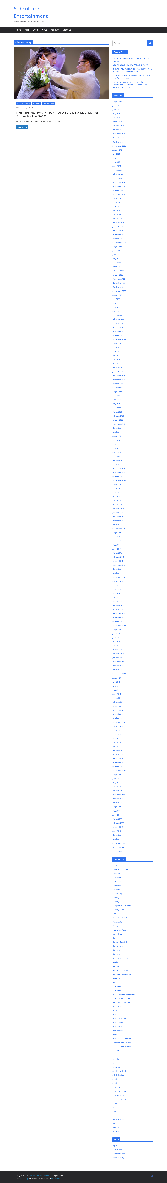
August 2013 (117, 726)
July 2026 (116, 105)
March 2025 (117, 170)
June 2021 (116, 351)
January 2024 (117, 226)
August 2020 (117, 392)
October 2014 (117, 670)
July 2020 (116, 396)
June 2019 (116, 444)
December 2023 (118, 230)
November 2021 (118, 331)
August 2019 (117, 436)
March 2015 (117, 649)
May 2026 (116, 113)
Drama (115, 926)
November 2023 (118, 234)
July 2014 (116, 682)
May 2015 (116, 641)
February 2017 (118, 557)
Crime (114, 914)
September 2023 (119, 242)
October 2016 (117, 573)
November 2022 (118, 283)
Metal (114, 1010)
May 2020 (116, 404)
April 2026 (116, 118)
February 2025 (118, 174)
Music (35, 30)
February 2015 (118, 654)
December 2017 (118, 516)
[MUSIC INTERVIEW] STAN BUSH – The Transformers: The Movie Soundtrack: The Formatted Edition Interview (129, 84)
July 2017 (116, 537)
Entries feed (117, 1149)
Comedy (115, 898)
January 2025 (117, 178)
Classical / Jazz (118, 893)
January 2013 (117, 754)
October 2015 (117, 621)
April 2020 (116, 408)
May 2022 (116, 307)
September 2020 (119, 388)
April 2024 (116, 214)
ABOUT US (67, 30)
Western (115, 1127)
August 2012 (117, 774)
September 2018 (119, 480)
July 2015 (116, 633)
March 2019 (117, 456)
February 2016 (118, 605)
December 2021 (118, 327)
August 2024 (117, 198)
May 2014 (116, 690)
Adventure (116, 873)
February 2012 (118, 791)
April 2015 (116, 645)
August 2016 (117, 581)
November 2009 (118, 835)
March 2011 (117, 819)
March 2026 (117, 122)
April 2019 (116, 452)
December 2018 (118, 468)
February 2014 (118, 702)
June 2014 (116, 686)
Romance (116, 1067)
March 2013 (117, 746)
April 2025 (116, 166)
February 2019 (118, 460)
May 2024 (116, 210)
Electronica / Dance (120, 930)
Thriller (115, 1103)
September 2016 (119, 577)
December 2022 (118, 279)
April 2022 (116, 311)
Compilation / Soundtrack (122, 906)
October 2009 (117, 839)
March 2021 (117, 363)
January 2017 (117, 561)
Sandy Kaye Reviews (120, 1071)
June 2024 (116, 206)
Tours (114, 1107)
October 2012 (117, 766)
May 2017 (116, 545)
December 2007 (118, 847)
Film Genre (116, 950)
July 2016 (116, 585)
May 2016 (116, 593)
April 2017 (116, 549)
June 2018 (116, 492)
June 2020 (116, 400)
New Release (117, 1030)
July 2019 (116, 440)
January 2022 (117, 323)
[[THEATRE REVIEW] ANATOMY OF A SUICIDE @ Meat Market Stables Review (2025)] (61, 73)
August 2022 (117, 295)
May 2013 (116, 738)
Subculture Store (119, 1091)
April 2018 (116, 500)
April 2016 (116, 597)
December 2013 (118, 710)
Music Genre (117, 1022)
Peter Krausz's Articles (121, 1043)
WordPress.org (118, 1157)
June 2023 (116, 255)
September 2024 (119, 194)
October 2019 (117, 432)
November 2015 (118, 617)
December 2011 (118, 795)
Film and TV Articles (120, 942)
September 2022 (119, 291)
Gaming (115, 962)
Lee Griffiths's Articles (121, 1002)
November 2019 (118, 428)
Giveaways (116, 966)
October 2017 (117, 525)
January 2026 (117, 130)
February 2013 (118, 750)
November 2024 (118, 186)
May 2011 (116, 811)
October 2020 (117, 383)
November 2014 (118, 666)
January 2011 (117, 827)
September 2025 (119, 146)
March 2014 (117, 698)
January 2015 (117, 658)
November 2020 (118, 379)
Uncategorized (118, 1119)
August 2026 (117, 101)
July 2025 (116, 154)
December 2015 (118, 613)
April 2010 (116, 831)
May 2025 (116, 162)
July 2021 (116, 347)
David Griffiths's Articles (122, 918)
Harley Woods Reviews (121, 974)
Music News (117, 1026)
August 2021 (117, 343)
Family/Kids (117, 934)
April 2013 (116, 742)
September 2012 (119, 770)
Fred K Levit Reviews (120, 958)
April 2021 (116, 359)
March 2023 (117, 267)
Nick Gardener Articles (121, 1039)
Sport (114, 1079)
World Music (117, 1131)
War (114, 1123)
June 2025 (116, 158)
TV (113, 1115)
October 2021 (117, 335)
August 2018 (117, 484)
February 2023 (118, 271)
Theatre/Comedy (48, 103)
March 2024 (117, 218)
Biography (116, 889)
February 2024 (118, 222)
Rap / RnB (116, 1059)
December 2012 (118, 758)
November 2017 (118, 521)
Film (27, 30)
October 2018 (117, 476)
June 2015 (116, 637)
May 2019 (116, 448)
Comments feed (118, 1153)
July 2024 (116, 202)
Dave (35, 108)
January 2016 (117, 609)
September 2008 (119, 843)
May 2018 (116, 496)
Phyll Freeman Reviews (121, 1047)
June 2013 (116, 734)
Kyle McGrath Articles (121, 998)
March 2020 (117, 412)
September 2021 (119, 339)
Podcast (55, 30)
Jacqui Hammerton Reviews (123, 994)
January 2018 (117, 512)
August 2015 (117, 629)
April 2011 (116, 815)
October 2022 (117, 287)
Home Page (36, 103)
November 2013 (118, 714)
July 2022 (116, 299)
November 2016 (118, 569)
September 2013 (119, 722)
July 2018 (116, 488)
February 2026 (118, 126)
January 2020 (117, 420)
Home (18, 30)
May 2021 (116, 355)
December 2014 (118, 662)
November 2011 (118, 799)
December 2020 (118, 375)
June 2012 (116, 778)
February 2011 (118, 823)
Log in (114, 1145)
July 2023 (116, 250)
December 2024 (118, 182)
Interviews (116, 986)
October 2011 (117, 803)
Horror (115, 982)
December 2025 (118, 134)
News (44, 30)
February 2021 (118, 367)
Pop (114, 1055)
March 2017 (117, 553)
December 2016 (118, 565)
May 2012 (116, 782)
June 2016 (116, 589)
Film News (116, 954)
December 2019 (118, 424)
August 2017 (117, 533)
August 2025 (117, 150)
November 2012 (118, 762)
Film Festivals (117, 946)
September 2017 (119, 529)
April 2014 (116, 694)
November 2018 (118, 472)
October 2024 (117, 190)
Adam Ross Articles (120, 869)
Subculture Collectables (122, 1087)
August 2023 (117, 246)
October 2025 (117, 142)
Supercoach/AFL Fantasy (122, 1095)
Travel (114, 1111)
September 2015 (119, 625)
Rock (114, 1063)
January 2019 (117, 464)
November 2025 (118, 138)
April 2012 (116, 786)
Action (115, 865)
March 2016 (117, 601)
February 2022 (118, 319)
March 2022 (117, 315)
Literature (116, 1006)
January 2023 (117, 275)
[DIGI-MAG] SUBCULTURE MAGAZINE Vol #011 (131, 65)
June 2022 (116, 303)
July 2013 (116, 730)
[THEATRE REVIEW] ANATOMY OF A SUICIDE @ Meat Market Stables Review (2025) (57, 114)
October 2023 (117, 238)
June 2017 (116, 541)
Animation (116, 885)
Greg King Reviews (120, 970)
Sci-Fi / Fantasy (118, 1075)
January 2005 (117, 851)
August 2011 (117, 807)
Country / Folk (118, 910)
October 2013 (117, 718)
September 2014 (119, 674)
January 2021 (117, 371)
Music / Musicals (119, 1018)
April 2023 (116, 263)
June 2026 (116, 109)
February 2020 (118, 416)
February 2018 (118, 508)
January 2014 (117, 706)
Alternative (116, 881)
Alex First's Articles (23, 103)
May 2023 (116, 259)
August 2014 (117, 678)
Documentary (117, 922)
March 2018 (117, 504)
